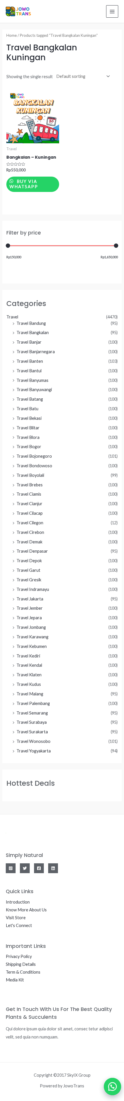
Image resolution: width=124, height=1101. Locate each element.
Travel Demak (29, 541)
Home (11, 35)
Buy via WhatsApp (24, 184)
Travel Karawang (32, 636)
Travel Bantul (29, 370)
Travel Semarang (32, 712)
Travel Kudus (28, 684)
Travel (12, 316)
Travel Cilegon (29, 522)
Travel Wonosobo (33, 741)
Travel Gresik (28, 579)
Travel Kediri (28, 655)
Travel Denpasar (32, 551)
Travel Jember (29, 608)
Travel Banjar (29, 342)
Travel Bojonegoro (34, 456)
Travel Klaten (29, 674)
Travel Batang (29, 399)
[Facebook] (39, 868)
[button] (109, 1086)
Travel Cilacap (29, 513)
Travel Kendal (29, 665)
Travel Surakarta (32, 731)
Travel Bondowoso (34, 465)
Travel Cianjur (29, 503)
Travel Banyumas (32, 380)
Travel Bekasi (29, 418)
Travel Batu (27, 408)
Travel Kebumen (31, 646)
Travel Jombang (31, 627)
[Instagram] (11, 868)
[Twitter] (25, 868)
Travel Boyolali (30, 475)
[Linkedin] (53, 868)
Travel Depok (29, 560)
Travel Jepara (29, 617)
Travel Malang (29, 693)
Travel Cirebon (30, 532)
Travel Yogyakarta (33, 750)
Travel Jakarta (29, 598)
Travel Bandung (31, 323)
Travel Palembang (33, 703)
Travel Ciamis (28, 494)
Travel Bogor (28, 446)
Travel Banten (29, 361)
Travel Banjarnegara (35, 351)
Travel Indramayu (32, 589)
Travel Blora (28, 437)
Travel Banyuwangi (34, 389)
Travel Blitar (28, 427)
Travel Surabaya (31, 722)
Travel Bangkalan (32, 332)
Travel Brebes (29, 484)
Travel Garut (28, 570)
